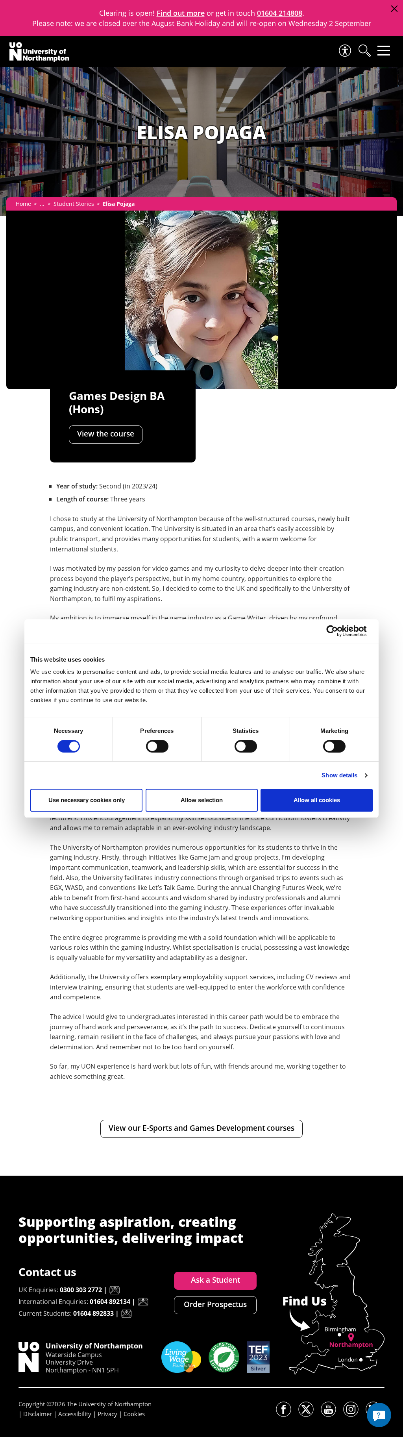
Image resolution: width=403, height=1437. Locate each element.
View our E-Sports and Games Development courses (201, 1128)
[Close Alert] (394, 9)
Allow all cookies (317, 800)
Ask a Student (215, 1280)
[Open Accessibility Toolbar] (344, 50)
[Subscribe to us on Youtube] (328, 1409)
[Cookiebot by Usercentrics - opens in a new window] (338, 631)
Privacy (107, 1414)
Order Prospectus (215, 1304)
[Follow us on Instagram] (351, 1409)
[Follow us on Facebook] (283, 1409)
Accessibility (74, 1414)
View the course (105, 434)
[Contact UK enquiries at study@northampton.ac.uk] (114, 1290)
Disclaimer (37, 1414)
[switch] (157, 746)
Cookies (134, 1414)
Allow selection (202, 800)
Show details (339, 775)
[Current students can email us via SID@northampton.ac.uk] (126, 1314)
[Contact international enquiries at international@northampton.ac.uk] (143, 1302)
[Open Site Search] (364, 50)
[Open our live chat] (379, 1415)
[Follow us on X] (306, 1409)
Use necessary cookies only (86, 800)
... (42, 203)
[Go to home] (39, 52)
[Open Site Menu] (384, 50)
